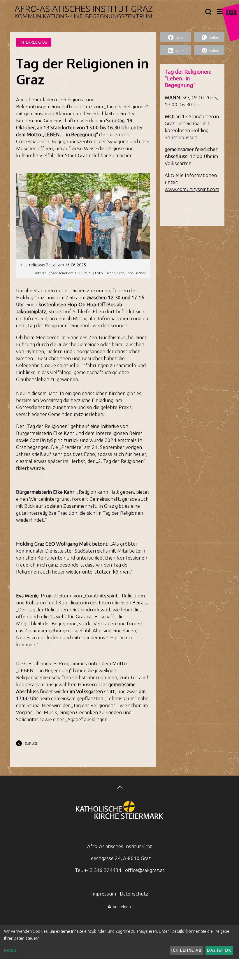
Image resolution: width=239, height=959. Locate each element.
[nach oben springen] (119, 788)
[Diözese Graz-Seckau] (119, 810)
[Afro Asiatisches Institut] (230, 22)
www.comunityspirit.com (192, 189)
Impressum (103, 893)
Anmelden (121, 907)
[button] (175, 37)
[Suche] (208, 12)
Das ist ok (219, 950)
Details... (11, 950)
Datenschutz (134, 893)
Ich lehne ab (186, 950)
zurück (31, 743)
